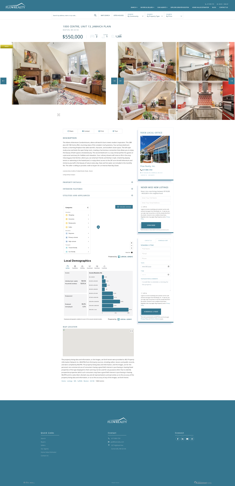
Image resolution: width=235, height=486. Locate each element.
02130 (92, 381)
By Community (133, 16)
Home (64, 381)
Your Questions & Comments (149, 279)
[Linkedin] (183, 439)
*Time (142, 271)
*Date (142, 263)
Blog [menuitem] (214, 7)
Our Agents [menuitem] (161, 7)
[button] (95, 15)
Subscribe (151, 225)
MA (75, 381)
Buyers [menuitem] (43, 442)
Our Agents (151, 175)
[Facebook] (178, 439)
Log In (220, 4)
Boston (86, 381)
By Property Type (153, 16)
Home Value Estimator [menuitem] (200, 7)
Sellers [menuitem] (43, 445)
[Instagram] (192, 439)
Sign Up (226, 4)
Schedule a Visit (163, 240)
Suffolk (80, 381)
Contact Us (144, 175)
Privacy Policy (144, 319)
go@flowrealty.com (117, 442)
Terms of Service (155, 319)
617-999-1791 (210, 4)
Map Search (105, 15)
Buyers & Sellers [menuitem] (147, 7)
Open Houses (119, 15)
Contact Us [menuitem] (223, 7)
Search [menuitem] (133, 7)
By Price (169, 16)
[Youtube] (187, 439)
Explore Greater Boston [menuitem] (180, 7)
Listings (69, 381)
